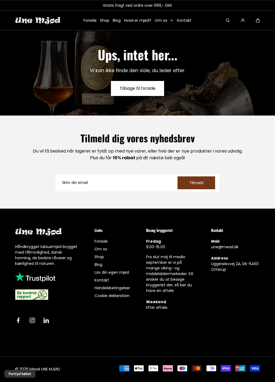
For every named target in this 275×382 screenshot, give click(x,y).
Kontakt (184, 20)
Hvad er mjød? (137, 20)
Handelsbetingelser (112, 288)
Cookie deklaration (112, 295)
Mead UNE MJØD (45, 369)
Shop (104, 20)
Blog (117, 20)
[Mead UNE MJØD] (38, 20)
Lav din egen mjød (112, 272)
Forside (90, 20)
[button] (258, 20)
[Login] (243, 20)
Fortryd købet (20, 374)
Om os (161, 20)
